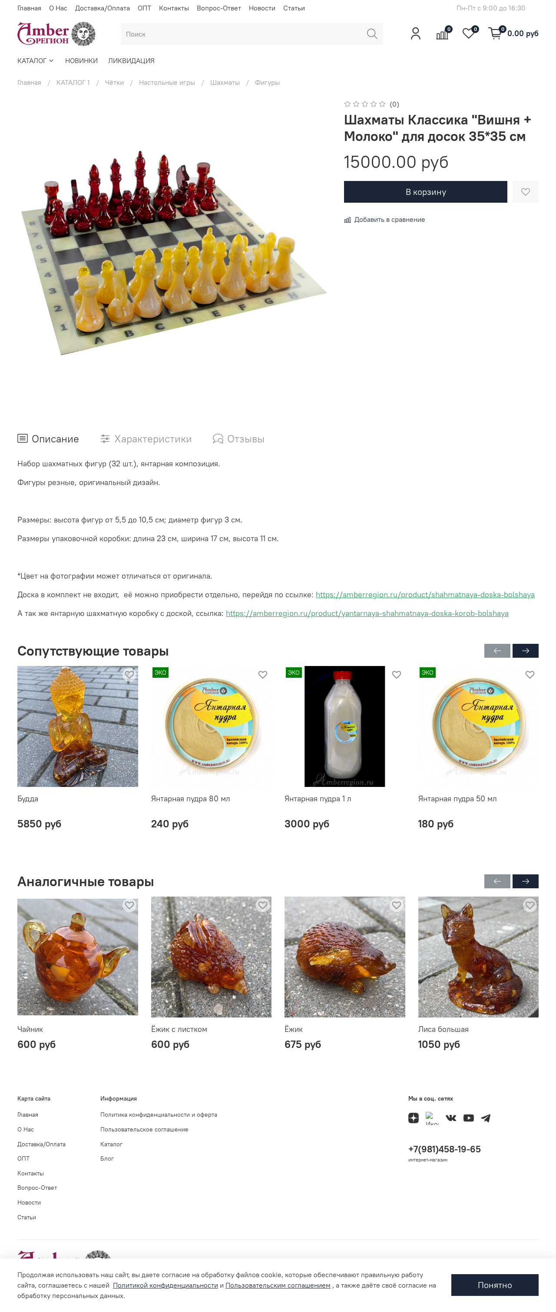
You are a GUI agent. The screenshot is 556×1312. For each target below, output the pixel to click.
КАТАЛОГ (31, 60)
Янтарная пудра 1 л (318, 798)
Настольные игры (167, 82)
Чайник (30, 1029)
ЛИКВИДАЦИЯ (131, 60)
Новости (262, 7)
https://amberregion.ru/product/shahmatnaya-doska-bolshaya (425, 594)
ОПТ (144, 7)
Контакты (174, 7)
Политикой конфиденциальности (165, 1285)
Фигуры (267, 82)
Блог (107, 1158)
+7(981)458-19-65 (444, 1149)
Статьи (294, 7)
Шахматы (225, 82)
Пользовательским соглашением (278, 1285)
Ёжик (294, 1029)
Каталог (111, 1144)
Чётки (114, 82)
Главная (29, 7)
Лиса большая (443, 1029)
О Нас (58, 7)
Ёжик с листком (179, 1029)
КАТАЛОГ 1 (73, 82)
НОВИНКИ (81, 60)
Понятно (495, 1284)
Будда (27, 798)
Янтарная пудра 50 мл (457, 798)
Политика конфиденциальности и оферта (158, 1114)
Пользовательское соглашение (144, 1129)
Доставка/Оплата (102, 7)
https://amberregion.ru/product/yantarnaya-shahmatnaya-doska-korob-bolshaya (367, 613)
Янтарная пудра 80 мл (190, 798)
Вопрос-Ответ (219, 7)
